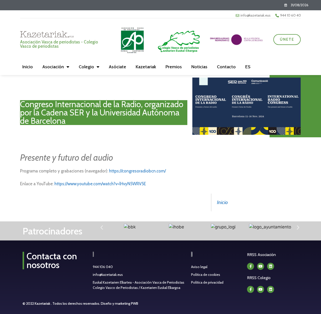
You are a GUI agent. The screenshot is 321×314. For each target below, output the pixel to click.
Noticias (199, 67)
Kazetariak (146, 67)
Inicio (27, 67)
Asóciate (117, 67)
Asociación (53, 67)
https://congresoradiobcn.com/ (137, 170)
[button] (102, 227)
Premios (174, 67)
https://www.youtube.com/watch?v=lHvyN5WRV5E (100, 183)
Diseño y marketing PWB (119, 303)
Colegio (86, 67)
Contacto (226, 67)
